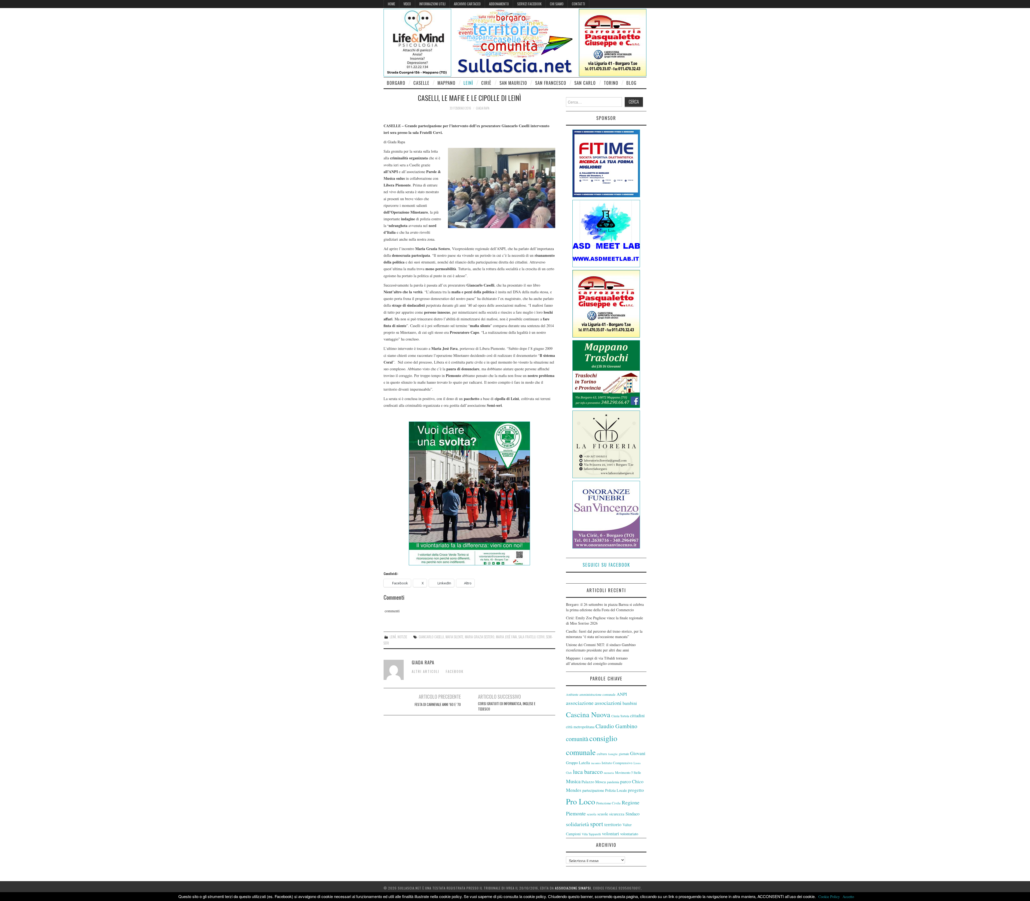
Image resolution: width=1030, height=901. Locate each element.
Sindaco (632, 814)
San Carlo (585, 82)
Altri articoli (425, 671)
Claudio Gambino (616, 726)
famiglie (613, 754)
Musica (573, 781)
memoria (609, 773)
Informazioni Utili (432, 3)
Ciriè (486, 82)
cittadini (637, 715)
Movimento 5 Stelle (628, 772)
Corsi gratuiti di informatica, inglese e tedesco (506, 706)
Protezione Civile (608, 803)
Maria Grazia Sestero (479, 636)
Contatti (578, 3)
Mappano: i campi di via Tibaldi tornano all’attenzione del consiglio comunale (597, 660)
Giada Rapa (482, 108)
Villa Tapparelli (591, 834)
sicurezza (616, 813)
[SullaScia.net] (515, 40)
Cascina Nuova (588, 714)
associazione (580, 702)
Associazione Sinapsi (573, 888)
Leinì (468, 82)
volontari (610, 833)
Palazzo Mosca (594, 781)
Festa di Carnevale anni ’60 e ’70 (438, 704)
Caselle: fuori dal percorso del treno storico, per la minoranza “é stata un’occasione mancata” (604, 634)
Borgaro (396, 82)
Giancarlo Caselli (431, 636)
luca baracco (588, 771)
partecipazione (593, 790)
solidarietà (577, 824)
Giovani (637, 753)
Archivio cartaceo (467, 3)
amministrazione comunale (597, 694)
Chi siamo (557, 3)
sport (596, 823)
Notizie (402, 636)
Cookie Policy (829, 896)
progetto (636, 790)
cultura (602, 753)
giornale (624, 754)
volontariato (629, 833)
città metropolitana (580, 726)
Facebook (455, 671)
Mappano (446, 82)
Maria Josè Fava (506, 636)
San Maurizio (513, 82)
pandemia (613, 782)
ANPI (622, 694)
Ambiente (572, 695)
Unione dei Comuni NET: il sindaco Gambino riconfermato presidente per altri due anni (601, 647)
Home (391, 3)
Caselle (421, 82)
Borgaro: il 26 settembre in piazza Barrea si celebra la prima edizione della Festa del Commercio (605, 607)
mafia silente (454, 636)
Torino (611, 82)
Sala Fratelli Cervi (531, 636)
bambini (630, 703)
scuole (602, 813)
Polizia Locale (616, 790)
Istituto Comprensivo (617, 762)
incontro (596, 763)
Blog (631, 82)
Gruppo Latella (578, 762)
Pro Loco (580, 801)
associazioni (608, 702)
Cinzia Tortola (620, 716)
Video (407, 3)
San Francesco (550, 82)
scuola (591, 814)
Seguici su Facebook (606, 564)
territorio (612, 824)
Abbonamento (499, 3)
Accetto (848, 896)
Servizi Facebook (529, 3)
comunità (577, 739)
